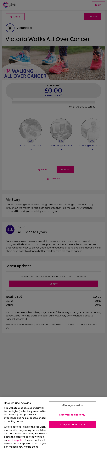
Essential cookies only (72, 414)
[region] (53, 427)
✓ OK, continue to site (72, 424)
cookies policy (16, 440)
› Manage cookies (72, 405)
